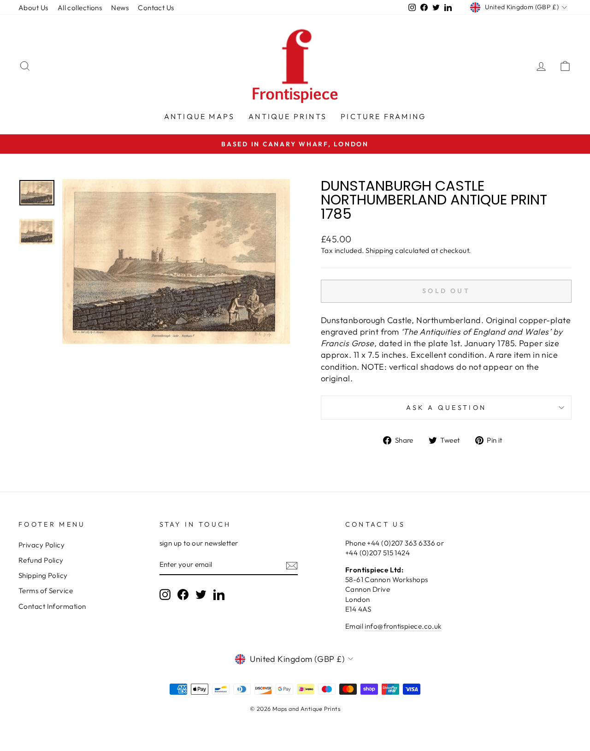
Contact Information (52, 606)
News (120, 7)
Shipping (380, 250)
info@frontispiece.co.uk (403, 626)
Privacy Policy (41, 545)
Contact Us (156, 7)
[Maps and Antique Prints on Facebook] (183, 594)
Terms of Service (45, 590)
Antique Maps (199, 116)
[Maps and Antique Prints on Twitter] (200, 594)
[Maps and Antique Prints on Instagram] (165, 594)
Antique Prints (287, 116)
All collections (80, 7)
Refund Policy (41, 560)
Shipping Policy (43, 575)
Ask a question (446, 407)
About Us (33, 7)
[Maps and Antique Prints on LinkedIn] (218, 594)
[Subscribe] (292, 565)
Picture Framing (383, 116)
